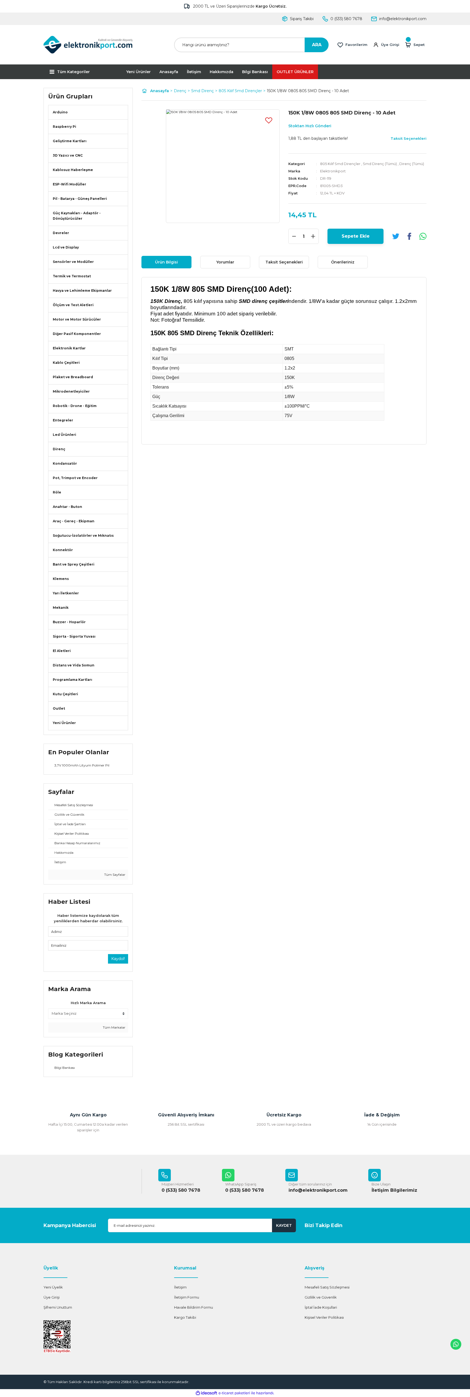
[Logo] (88, 45)
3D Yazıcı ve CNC (68, 155)
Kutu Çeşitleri (65, 694)
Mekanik (61, 608)
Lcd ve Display (66, 247)
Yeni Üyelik (53, 1287)
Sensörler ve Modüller (73, 262)
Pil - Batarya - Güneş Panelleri (80, 199)
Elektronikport (333, 171)
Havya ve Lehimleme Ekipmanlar (82, 290)
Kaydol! (118, 958)
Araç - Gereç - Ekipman (73, 521)
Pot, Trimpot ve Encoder (75, 478)
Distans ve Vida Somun (73, 665)
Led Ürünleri (64, 435)
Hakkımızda (221, 71)
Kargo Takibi (185, 1317)
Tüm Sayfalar (114, 875)
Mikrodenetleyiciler (71, 391)
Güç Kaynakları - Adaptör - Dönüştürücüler (77, 216)
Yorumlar (225, 262)
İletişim (194, 71)
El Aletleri (62, 651)
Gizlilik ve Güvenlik (321, 1297)
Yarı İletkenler (66, 593)
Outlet (59, 708)
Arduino (60, 112)
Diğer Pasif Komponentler (77, 334)
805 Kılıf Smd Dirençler (340, 164)
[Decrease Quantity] (294, 236)
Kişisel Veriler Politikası (324, 1317)
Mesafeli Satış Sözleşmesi (327, 1287)
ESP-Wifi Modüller (69, 184)
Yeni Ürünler (138, 71)
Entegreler (63, 420)
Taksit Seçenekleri (284, 262)
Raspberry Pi (64, 127)
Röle (57, 492)
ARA (316, 44)
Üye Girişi (52, 1297)
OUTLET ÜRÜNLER (295, 71)
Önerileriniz (342, 262)
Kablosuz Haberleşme (73, 170)
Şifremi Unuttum (58, 1307)
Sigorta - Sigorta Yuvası (74, 636)
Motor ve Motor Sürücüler (77, 319)
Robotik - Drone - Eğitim (75, 406)
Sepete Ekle (356, 236)
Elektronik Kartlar (69, 348)
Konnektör (63, 550)
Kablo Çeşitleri (66, 363)
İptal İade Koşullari (321, 1307)
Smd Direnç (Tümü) (380, 164)
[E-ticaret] (234, 1393)
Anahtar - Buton (67, 507)
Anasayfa (168, 71)
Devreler (61, 233)
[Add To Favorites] (268, 120)
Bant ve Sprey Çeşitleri (73, 564)
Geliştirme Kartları (69, 141)
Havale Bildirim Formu (193, 1307)
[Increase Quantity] (313, 236)
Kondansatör (65, 463)
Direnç (59, 449)
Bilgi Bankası (255, 71)
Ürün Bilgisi (166, 262)
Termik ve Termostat (72, 276)
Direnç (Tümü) (411, 164)
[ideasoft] (206, 1393)
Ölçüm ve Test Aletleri (73, 305)
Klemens (61, 579)
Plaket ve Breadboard (73, 377)
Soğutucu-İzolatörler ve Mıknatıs (83, 535)
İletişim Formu (186, 1297)
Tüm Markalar (113, 1027)
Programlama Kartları (72, 680)
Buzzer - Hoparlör (69, 622)
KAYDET (284, 1225)
